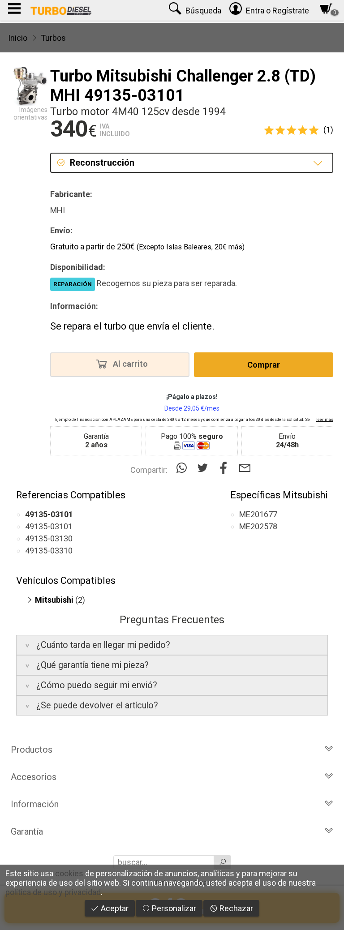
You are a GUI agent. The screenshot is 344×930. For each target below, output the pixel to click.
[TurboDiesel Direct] (61, 10)
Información (35, 804)
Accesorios (33, 776)
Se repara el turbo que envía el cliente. (132, 326)
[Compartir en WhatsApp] (183, 468)
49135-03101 (49, 526)
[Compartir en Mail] (245, 468)
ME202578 (258, 526)
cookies (69, 873)
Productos (31, 749)
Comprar (263, 364)
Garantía (27, 831)
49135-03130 (49, 538)
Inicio (17, 38)
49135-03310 (49, 550)
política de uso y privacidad (53, 892)
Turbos (53, 38)
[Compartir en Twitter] (204, 468)
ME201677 (258, 514)
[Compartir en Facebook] (225, 468)
